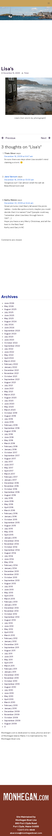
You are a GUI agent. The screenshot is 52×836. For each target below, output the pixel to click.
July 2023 (8, 336)
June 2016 (9, 501)
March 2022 (9, 361)
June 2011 (8, 656)
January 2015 (10, 537)
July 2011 (8, 653)
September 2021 (11, 379)
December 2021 (11, 370)
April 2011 (8, 662)
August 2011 (9, 650)
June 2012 (9, 626)
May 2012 (8, 629)
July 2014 (8, 556)
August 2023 (10, 333)
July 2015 (8, 528)
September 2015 (12, 522)
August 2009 (10, 723)
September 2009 (12, 720)
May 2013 (8, 592)
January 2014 (10, 568)
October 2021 (10, 376)
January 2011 (10, 671)
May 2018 (8, 440)
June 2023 (9, 339)
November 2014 (11, 544)
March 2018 (9, 443)
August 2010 (10, 687)
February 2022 (11, 364)
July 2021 (8, 385)
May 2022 (9, 355)
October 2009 (11, 717)
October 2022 (11, 342)
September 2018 (11, 428)
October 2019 (10, 413)
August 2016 (10, 495)
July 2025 (8, 312)
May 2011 (8, 659)
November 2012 (11, 611)
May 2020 (9, 406)
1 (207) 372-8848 (26, 830)
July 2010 (8, 690)
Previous (10, 138)
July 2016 (8, 498)
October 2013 (10, 577)
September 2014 (12, 550)
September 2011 (11, 647)
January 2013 (10, 604)
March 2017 (9, 473)
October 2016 (10, 489)
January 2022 (10, 367)
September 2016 (12, 492)
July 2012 (8, 623)
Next (43, 138)
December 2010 (11, 675)
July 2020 (9, 400)
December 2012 (11, 607)
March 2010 (9, 702)
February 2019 (11, 425)
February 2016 (11, 513)
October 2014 (10, 547)
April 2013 (8, 595)
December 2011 (11, 644)
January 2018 (10, 449)
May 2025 (9, 318)
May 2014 (8, 562)
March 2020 (10, 409)
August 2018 (10, 431)
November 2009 (11, 714)
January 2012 (10, 641)
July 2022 (8, 349)
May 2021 (8, 391)
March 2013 (9, 598)
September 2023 (12, 330)
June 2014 (9, 559)
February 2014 (11, 565)
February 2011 (10, 668)
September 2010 (12, 684)
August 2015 (10, 525)
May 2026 (9, 306)
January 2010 (10, 708)
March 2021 (9, 394)
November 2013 (11, 574)
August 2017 (10, 458)
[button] (48, 3)
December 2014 (11, 540)
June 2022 (9, 352)
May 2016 (8, 504)
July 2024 (9, 324)
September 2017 (12, 455)
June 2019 (9, 422)
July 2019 (8, 419)
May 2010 (8, 696)
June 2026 (9, 303)
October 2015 (10, 519)
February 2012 (10, 638)
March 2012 (9, 635)
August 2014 (10, 553)
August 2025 (10, 309)
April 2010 (9, 699)
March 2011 (9, 665)
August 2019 (10, 416)
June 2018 (9, 437)
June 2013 (9, 589)
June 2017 (9, 464)
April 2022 (9, 358)
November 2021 (11, 373)
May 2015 (8, 531)
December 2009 (12, 711)
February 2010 (11, 705)
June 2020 (9, 403)
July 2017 (8, 461)
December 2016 (11, 483)
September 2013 (11, 580)
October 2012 (10, 614)
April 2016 (8, 507)
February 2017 (11, 477)
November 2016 (11, 486)
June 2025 (9, 315)
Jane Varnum (10, 176)
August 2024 (10, 321)
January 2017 (10, 480)
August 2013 (10, 583)
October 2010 (10, 681)
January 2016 (10, 516)
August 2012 (10, 620)
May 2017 (8, 467)
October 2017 (10, 452)
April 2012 (8, 632)
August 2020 (10, 397)
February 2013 (10, 601)
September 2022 (12, 346)
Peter (26, 73)
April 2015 (8, 534)
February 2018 (10, 446)
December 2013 (11, 571)
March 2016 (9, 510)
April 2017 (8, 470)
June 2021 (9, 388)
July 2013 (8, 586)
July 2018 (8, 434)
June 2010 (9, 693)
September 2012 (11, 617)
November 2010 (11, 678)
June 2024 (9, 327)
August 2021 (10, 382)
